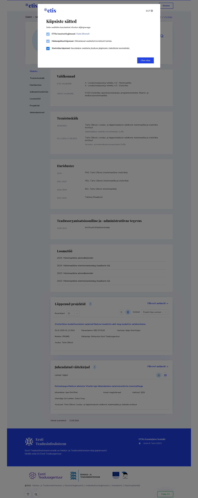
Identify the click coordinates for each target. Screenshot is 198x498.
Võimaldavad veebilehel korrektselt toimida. (82, 41)
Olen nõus (145, 60)
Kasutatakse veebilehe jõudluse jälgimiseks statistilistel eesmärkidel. (91, 48)
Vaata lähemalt (82, 34)
